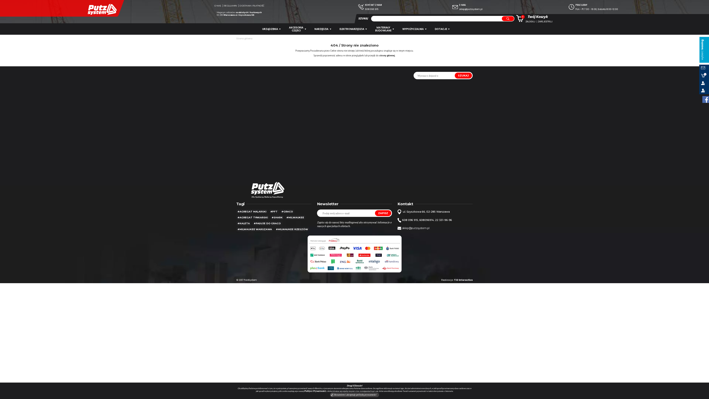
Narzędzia (321, 29)
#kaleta (243, 223)
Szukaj (463, 75)
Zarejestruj (545, 22)
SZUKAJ (363, 18)
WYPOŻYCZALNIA (413, 29)
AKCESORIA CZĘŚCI (296, 29)
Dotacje (441, 29)
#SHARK (277, 217)
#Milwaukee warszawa (254, 229)
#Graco (287, 211)
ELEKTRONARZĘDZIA (352, 29)
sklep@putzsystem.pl (470, 9)
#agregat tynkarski (252, 217)
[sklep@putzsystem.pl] (704, 68)
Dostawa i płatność (251, 5)
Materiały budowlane (383, 29)
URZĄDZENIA (270, 29)
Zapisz (383, 213)
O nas (217, 5)
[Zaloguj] (704, 83)
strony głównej (387, 55)
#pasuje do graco (267, 223)
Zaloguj (530, 22)
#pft (274, 211)
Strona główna (244, 38)
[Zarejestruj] (704, 90)
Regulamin (230, 5)
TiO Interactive (463, 280)
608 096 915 (371, 9)
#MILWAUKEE (295, 217)
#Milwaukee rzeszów (292, 229)
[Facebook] (705, 99)
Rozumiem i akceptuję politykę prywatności (354, 394)
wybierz (702, 50)
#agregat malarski (251, 211)
